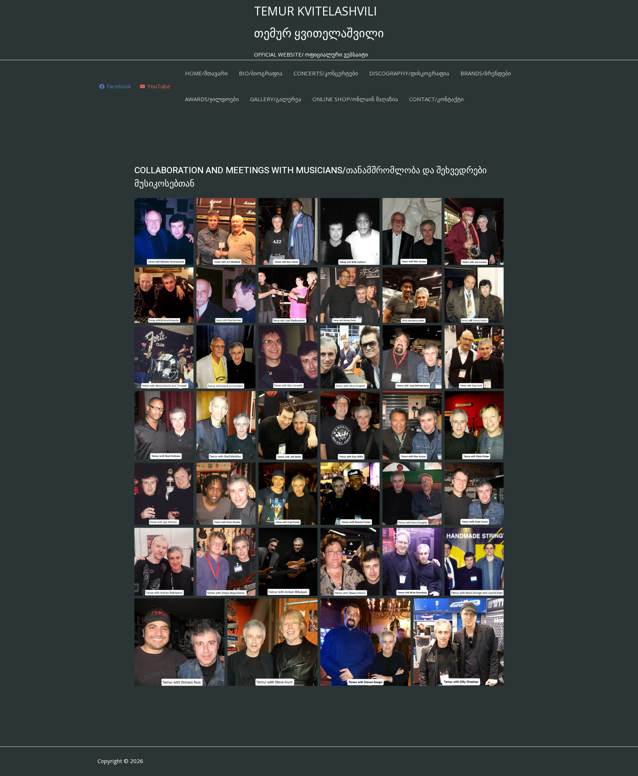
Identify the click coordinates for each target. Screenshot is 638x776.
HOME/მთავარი (206, 73)
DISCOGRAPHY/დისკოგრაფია (409, 73)
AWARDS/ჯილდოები (212, 99)
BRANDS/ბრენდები (485, 73)
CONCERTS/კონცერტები (326, 73)
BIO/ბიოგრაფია (260, 73)
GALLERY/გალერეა (275, 99)
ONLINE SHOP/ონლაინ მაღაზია (355, 99)
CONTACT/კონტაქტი (436, 99)
